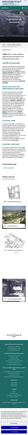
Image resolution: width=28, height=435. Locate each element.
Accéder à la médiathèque (8, 179)
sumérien (19, 100)
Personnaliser (14, 423)
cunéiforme (10, 73)
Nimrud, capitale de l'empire (14, 348)
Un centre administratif (14, 362)
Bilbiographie (14, 384)
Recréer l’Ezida (14, 357)
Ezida (5, 54)
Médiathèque (14, 382)
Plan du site (14, 386)
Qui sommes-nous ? (14, 393)
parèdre (20, 111)
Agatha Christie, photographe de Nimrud (14, 376)
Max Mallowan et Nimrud (14, 373)
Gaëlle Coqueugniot (8, 167)
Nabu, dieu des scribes (14, 359)
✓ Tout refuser (14, 432)
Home (3, 44)
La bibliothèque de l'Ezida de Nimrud (14, 361)
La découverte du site (14, 350)
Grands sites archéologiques (14, 395)
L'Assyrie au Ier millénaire (14, 346)
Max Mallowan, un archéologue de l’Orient (14, 371)
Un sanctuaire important (14, 355)
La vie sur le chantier (14, 375)
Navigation (6, 50)
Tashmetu (5, 113)
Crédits (14, 391)
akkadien (12, 100)
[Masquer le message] (25, 0)
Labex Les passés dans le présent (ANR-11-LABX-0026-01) (14, 403)
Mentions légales (14, 396)
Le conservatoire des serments (14, 364)
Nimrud (5, 8)
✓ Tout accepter (14, 427)
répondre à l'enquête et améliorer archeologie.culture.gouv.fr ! (11, 3)
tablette (4, 73)
